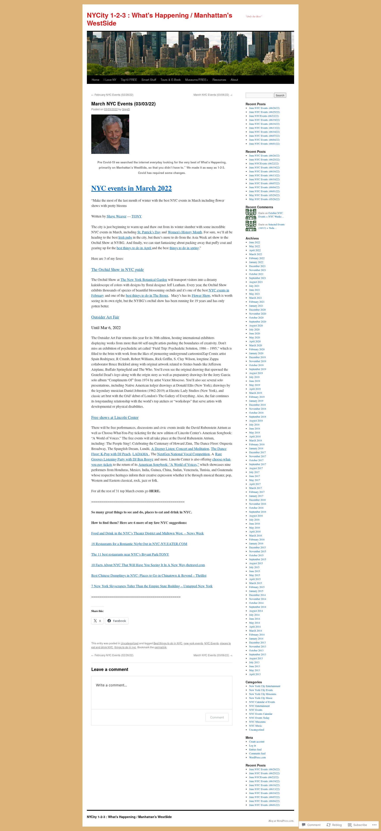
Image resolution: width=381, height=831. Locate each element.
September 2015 (257, 559)
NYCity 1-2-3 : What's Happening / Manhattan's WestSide (159, 19)
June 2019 (254, 381)
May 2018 (254, 432)
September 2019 (257, 369)
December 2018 (257, 404)
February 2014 (257, 634)
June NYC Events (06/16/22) (264, 123)
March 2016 (255, 535)
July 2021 (254, 285)
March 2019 (255, 392)
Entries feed (255, 749)
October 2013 (256, 650)
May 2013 (254, 670)
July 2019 (254, 377)
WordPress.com (257, 757)
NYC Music (255, 725)
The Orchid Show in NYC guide (117, 269)
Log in (252, 745)
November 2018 (257, 408)
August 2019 (256, 373)
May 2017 (254, 480)
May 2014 (254, 622)
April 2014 (255, 626)
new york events (193, 643)
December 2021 (257, 266)
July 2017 (254, 472)
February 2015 (257, 587)
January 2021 (256, 305)
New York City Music (261, 698)
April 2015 (255, 579)
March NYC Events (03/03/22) (123, 103)
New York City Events (261, 690)
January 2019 (256, 400)
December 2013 (257, 642)
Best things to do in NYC (167, 643)
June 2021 (254, 289)
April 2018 (255, 436)
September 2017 (257, 464)
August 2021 (256, 282)
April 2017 (255, 484)
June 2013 (254, 666)
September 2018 (257, 416)
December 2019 (257, 357)
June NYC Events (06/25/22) (264, 112)
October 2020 (256, 317)
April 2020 (255, 341)
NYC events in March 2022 (131, 188)
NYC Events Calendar (260, 713)
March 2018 (255, 440)
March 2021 (255, 297)
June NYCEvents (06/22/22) (264, 116)
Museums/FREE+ (196, 79)
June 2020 (254, 333)
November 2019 (257, 361)
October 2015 (256, 555)
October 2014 (256, 602)
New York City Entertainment (264, 686)
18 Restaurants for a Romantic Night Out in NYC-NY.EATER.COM (139, 543)
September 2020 (257, 321)
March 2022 (255, 254)
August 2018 (256, 420)
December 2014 (257, 595)
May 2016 (254, 527)
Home (95, 79)
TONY (137, 216)
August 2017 (256, 468)
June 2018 (254, 428)
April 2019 (255, 389)
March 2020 (255, 345)
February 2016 (257, 539)
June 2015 (254, 571)
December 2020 (257, 309)
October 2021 (256, 274)
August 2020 (256, 325)
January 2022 (256, 262)
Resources (219, 79)
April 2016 (255, 531)
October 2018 (256, 412)
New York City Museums (262, 694)
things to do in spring (184, 247)
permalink (160, 647)
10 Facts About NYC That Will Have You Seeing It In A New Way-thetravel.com (148, 564)
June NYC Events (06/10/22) (264, 131)
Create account (256, 741)
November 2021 (257, 270)
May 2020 (254, 337)
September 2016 (257, 511)
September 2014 (257, 606)
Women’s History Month (185, 232)
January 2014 (256, 638)
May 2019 (254, 385)
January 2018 (256, 448)
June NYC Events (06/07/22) (264, 135)
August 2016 (256, 515)
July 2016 (254, 519)
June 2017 (254, 476)
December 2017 (257, 452)
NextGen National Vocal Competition (183, 453)
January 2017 (256, 495)
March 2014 (255, 630)
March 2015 (255, 583)
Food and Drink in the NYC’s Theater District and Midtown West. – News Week (147, 533)
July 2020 (254, 329)
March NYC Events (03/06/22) (213, 94)
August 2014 (256, 610)
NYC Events (211, 643)
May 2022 (254, 246)
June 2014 (254, 618)
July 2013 (254, 662)
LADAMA (141, 453)
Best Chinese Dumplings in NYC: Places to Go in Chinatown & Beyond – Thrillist (148, 575)
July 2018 (254, 424)
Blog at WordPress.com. (281, 820)
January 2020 (256, 353)
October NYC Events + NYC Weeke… (271, 214)
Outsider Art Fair (105, 317)
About (234, 79)
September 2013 (257, 654)
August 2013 (256, 658)
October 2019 (256, 365)
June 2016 (254, 523)
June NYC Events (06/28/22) (264, 108)
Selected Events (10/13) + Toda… (271, 226)
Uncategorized (129, 643)
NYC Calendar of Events (262, 702)
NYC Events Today (259, 717)
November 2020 (257, 313)
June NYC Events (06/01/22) (264, 143)
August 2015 (256, 563)
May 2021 (254, 293)
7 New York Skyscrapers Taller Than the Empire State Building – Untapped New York (152, 586)
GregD (126, 109)
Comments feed (257, 753)
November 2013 (257, 646)
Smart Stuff (149, 79)
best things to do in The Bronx (147, 295)
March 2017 (255, 488)
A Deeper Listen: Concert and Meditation (180, 448)
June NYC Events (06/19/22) (264, 120)
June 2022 (254, 242)
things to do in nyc (125, 647)
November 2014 (257, 599)
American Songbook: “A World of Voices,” (168, 464)
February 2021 (257, 301)
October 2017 (256, 460)
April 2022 (255, 250)
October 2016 (256, 507)
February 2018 (257, 444)
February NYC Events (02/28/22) (112, 94)
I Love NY (110, 79)
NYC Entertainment (259, 706)
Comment (217, 717)
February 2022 (257, 258)
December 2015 (257, 547)
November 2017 (257, 456)
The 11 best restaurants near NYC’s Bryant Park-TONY (130, 554)
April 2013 (255, 674)
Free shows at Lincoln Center (114, 417)
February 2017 (257, 492)
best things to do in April (134, 247)
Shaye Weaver (116, 216)
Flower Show (201, 295)
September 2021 (257, 278)
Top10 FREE (129, 79)
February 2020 (257, 349)
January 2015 (256, 591)
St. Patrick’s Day (149, 232)
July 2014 (254, 614)
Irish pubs (125, 237)
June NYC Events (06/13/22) (264, 127)
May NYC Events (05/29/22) (264, 195)
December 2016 (257, 499)
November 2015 (257, 551)
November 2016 (257, 503)
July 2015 (254, 567)
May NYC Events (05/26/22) (264, 199)
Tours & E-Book (171, 79)
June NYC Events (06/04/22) (264, 139)
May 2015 (254, 575)
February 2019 (257, 396)
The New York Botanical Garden (144, 279)
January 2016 (256, 543)
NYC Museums (257, 721)
